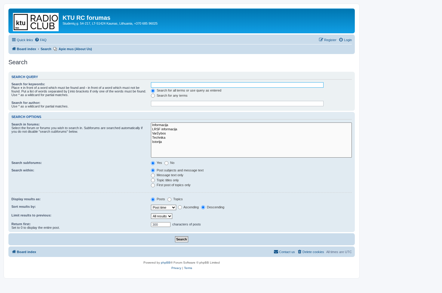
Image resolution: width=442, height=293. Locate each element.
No (171, 163)
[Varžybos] (251, 133)
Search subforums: (26, 163)
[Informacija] (251, 125)
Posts (160, 199)
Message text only (169, 175)
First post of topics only (173, 185)
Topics (177, 199)
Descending (215, 207)
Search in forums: (25, 124)
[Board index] (36, 21)
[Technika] (251, 138)
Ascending (191, 207)
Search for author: (25, 102)
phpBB (165, 262)
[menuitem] (41, 40)
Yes (159, 163)
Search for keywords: (28, 84)
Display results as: (26, 199)
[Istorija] (251, 142)
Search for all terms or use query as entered (188, 90)
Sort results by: (23, 206)
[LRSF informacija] (251, 129)
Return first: (21, 224)
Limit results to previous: (31, 215)
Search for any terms (172, 95)
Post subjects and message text (180, 170)
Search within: (22, 170)
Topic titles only (167, 180)
